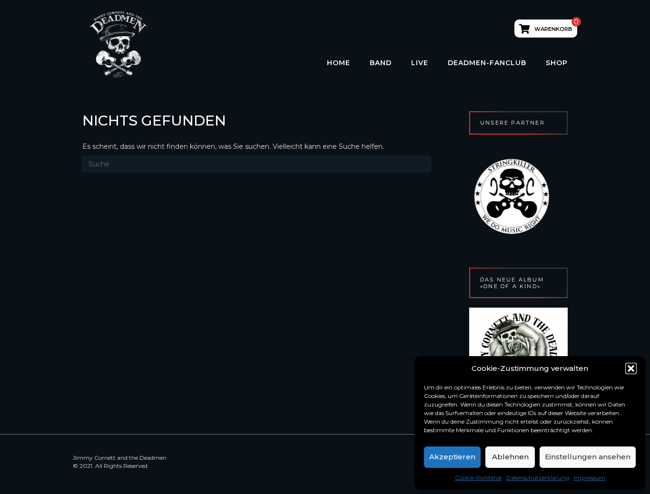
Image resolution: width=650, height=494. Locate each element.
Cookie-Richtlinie (478, 477)
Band (381, 62)
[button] (631, 368)
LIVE (419, 62)
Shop (557, 62)
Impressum (589, 477)
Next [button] (573, 196)
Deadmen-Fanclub (487, 62)
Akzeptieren (452, 456)
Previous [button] (464, 196)
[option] (551, 196)
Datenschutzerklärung (537, 477)
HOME (338, 62)
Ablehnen (510, 456)
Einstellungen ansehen (587, 456)
